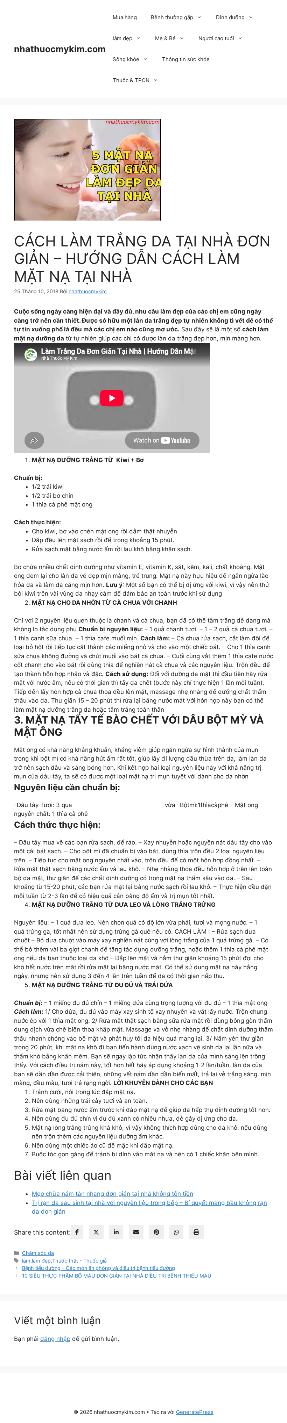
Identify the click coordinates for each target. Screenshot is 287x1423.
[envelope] (136, 1232)
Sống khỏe (126, 59)
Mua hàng (125, 17)
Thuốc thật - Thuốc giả (79, 1261)
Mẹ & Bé (165, 38)
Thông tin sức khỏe (186, 59)
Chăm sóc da (38, 1253)
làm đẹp (122, 38)
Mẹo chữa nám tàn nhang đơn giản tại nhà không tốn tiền (112, 1193)
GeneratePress (195, 1412)
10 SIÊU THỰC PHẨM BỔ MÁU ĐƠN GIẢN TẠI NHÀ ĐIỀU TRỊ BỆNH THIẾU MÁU (116, 1276)
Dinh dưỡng (230, 17)
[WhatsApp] (176, 1232)
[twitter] (96, 1232)
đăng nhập (55, 1338)
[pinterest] (156, 1232)
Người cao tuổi (216, 38)
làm (26, 1261)
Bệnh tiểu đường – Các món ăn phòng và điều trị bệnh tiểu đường (98, 1268)
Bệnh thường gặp (172, 17)
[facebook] (77, 1232)
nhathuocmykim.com (60, 49)
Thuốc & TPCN (131, 80)
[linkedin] (116, 1232)
